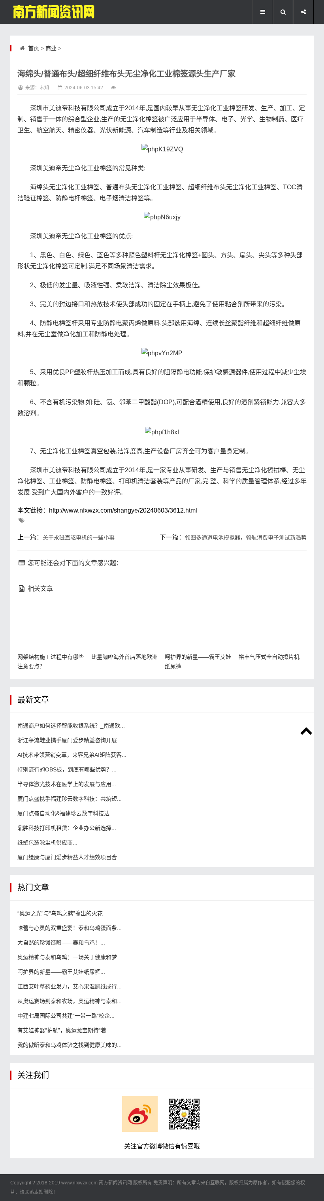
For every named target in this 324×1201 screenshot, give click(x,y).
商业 (51, 48)
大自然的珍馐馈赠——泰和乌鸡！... (61, 942)
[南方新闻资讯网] (49, 12)
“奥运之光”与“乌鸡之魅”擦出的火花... (62, 913)
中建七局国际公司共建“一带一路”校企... (66, 1015)
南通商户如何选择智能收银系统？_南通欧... (71, 725)
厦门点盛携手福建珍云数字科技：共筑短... (69, 799)
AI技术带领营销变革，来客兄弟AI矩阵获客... (71, 755)
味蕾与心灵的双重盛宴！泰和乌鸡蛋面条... (69, 928)
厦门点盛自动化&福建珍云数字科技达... (65, 813)
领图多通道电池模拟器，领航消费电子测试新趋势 (246, 537)
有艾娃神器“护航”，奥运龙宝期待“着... (64, 1030)
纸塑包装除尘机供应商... (47, 842)
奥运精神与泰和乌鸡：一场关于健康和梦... (69, 957)
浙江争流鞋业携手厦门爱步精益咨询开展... (69, 740)
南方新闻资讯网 (115, 1183)
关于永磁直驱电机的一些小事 (79, 537)
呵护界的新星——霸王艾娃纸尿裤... (61, 972)
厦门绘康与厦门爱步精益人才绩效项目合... (69, 857)
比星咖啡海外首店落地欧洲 (124, 657)
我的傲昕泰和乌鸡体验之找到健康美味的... (69, 1045)
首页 (33, 48)
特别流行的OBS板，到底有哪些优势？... (67, 769)
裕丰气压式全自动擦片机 (269, 657)
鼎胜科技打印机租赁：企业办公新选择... (66, 828)
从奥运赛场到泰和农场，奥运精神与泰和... (69, 1001)
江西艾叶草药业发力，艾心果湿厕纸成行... (69, 986)
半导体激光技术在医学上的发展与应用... (66, 784)
